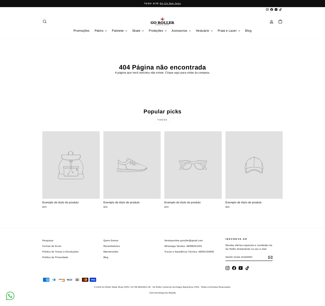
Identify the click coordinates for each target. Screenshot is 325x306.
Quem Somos (110, 240)
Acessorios (180, 30)
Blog (248, 30)
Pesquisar (48, 240)
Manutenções (110, 251)
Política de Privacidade (55, 257)
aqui (177, 72)
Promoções (81, 30)
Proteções (156, 30)
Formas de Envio (51, 246)
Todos (162, 120)
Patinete (118, 30)
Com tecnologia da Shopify (162, 293)
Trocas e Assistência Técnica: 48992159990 (189, 251)
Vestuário (203, 30)
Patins (99, 30)
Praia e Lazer (228, 30)
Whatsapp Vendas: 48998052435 (183, 246)
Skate (136, 30)
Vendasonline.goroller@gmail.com (183, 240)
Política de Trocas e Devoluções (60, 251)
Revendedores (111, 246)
